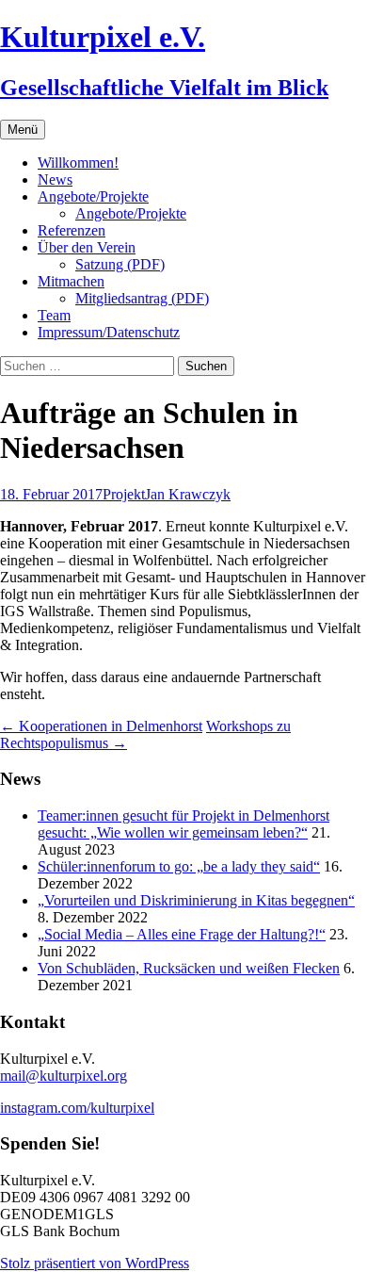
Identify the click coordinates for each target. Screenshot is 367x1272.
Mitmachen (71, 281)
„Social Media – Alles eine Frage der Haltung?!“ (182, 934)
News (55, 179)
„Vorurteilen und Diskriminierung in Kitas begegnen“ (196, 900)
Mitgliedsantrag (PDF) (142, 298)
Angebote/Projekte (93, 196)
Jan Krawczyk (188, 494)
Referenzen (71, 230)
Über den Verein (87, 247)
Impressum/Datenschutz (109, 332)
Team (54, 315)
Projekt (124, 494)
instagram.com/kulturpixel (77, 1108)
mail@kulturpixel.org (63, 1076)
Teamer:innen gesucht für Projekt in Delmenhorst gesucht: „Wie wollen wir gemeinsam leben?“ (183, 823)
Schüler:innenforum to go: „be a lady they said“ (179, 866)
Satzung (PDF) (120, 264)
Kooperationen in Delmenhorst (101, 726)
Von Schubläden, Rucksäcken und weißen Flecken (189, 968)
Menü (23, 129)
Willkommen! (78, 163)
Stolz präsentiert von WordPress (94, 1263)
